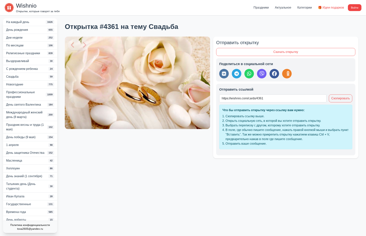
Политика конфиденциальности (30, 224)
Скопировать (340, 98)
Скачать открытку (285, 51)
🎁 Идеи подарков (331, 7)
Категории (304, 7)
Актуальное (283, 7)
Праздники (261, 7)
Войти (354, 7)
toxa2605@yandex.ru (30, 228)
